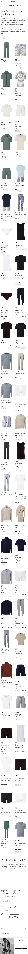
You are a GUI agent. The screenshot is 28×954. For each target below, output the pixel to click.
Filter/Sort (6, 38)
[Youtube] (15, 917)
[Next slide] (25, 1)
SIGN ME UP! (21, 948)
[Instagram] (12, 917)
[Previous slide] (1, 1)
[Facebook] (10, 917)
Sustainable (5, 910)
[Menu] (1, 5)
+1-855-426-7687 (14, 913)
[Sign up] (23, 901)
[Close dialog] (27, 938)
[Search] (4, 5)
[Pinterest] (17, 917)
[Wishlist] (20, 5)
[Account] (23, 5)
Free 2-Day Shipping (7, 907)
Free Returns (13, 1)
